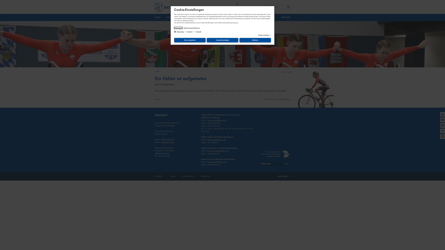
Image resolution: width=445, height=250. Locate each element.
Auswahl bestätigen (222, 40)
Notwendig (180, 32)
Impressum (178, 28)
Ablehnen (255, 40)
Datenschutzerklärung (192, 28)
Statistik (198, 32)
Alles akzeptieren (190, 40)
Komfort (190, 32)
